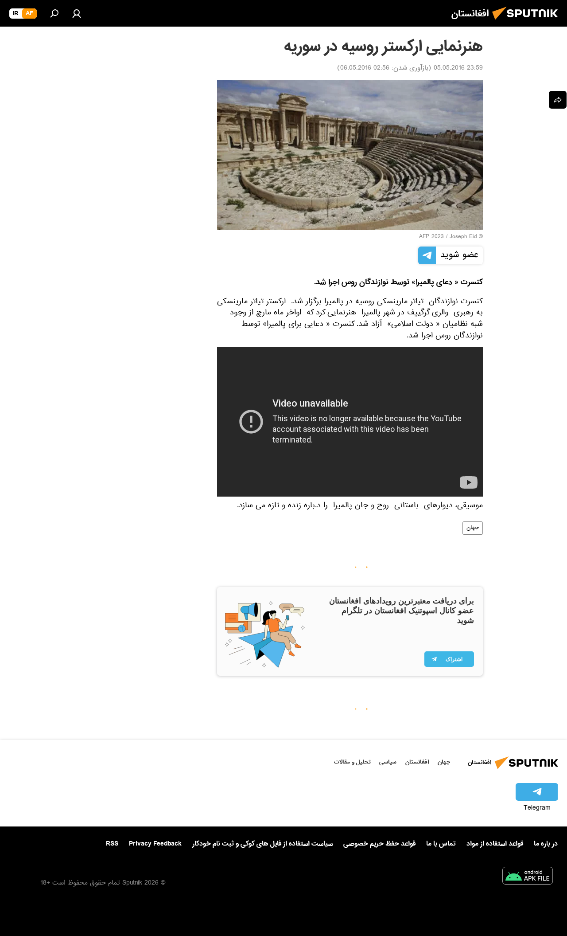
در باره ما (546, 844)
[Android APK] (527, 877)
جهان (472, 528)
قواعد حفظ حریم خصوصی (379, 844)
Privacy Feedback (155, 844)
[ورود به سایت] (76, 13)
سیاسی (387, 762)
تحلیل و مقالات (352, 762)
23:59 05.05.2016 (458, 69)
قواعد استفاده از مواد (494, 844)
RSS (112, 844)
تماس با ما (441, 844)
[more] (558, 100)
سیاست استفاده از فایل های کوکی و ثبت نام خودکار (262, 844)
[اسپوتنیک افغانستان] (528, 22)
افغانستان (417, 762)
